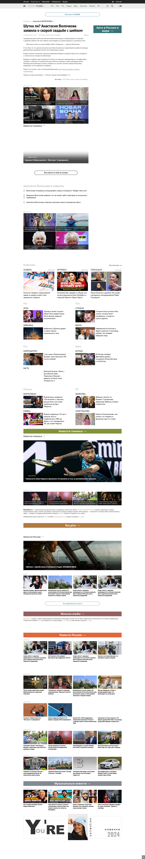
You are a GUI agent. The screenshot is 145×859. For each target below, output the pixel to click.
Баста (26, 368)
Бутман (79, 351)
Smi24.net (26, 755)
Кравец (26, 411)
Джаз (76, 6)
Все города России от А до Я (72, 604)
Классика (83, 6)
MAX (68, 75)
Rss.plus (65, 2)
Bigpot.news (26, 674)
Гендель (27, 269)
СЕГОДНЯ (67, 620)
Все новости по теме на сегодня (56, 173)
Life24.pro (80, 510)
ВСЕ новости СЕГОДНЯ (72, 14)
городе (56, 517)
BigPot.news (89, 510)
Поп (57, 6)
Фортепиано (29, 394)
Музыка (92, 6)
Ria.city (25, 574)
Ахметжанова (82, 411)
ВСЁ (39, 620)
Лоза (25, 308)
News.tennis (46, 2)
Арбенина (28, 325)
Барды (69, 6)
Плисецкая (96, 269)
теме (46, 517)
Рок (52, 6)
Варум (78, 325)
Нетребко (61, 269)
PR (99, 6)
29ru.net (26, 2)
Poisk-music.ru (27, 86)
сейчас (61, 513)
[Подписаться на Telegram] (112, 1)
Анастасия (42, 21)
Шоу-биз (26, 619)
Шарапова (80, 394)
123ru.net (118, 2)
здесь (82, 517)
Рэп (63, 6)
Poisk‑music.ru (35, 2)
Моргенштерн (30, 351)
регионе (63, 517)
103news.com (56, 2)
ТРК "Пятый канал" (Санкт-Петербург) (49, 35)
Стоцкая (79, 308)
